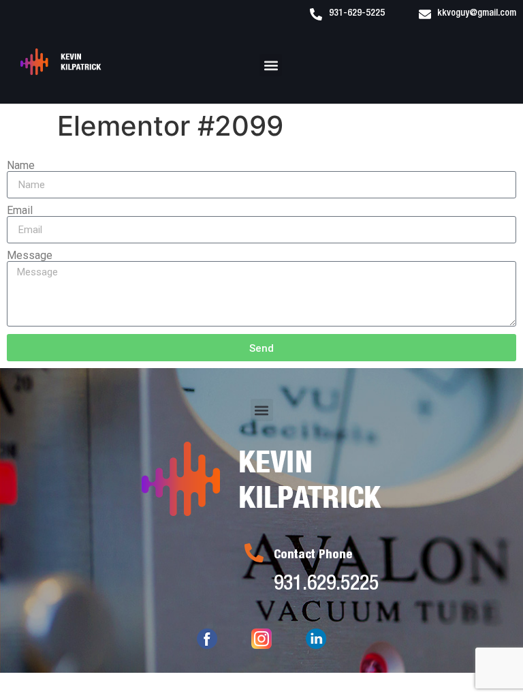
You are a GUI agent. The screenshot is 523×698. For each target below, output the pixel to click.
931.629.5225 (326, 585)
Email (20, 210)
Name (21, 165)
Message (29, 255)
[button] (270, 65)
